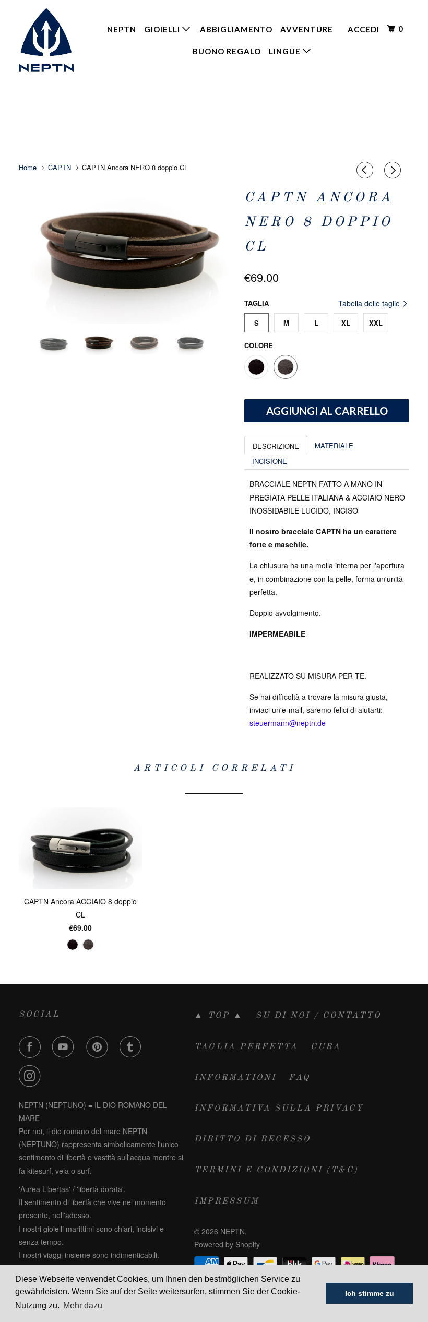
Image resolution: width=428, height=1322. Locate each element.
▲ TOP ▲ (218, 1015)
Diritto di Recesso (252, 1139)
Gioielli (163, 29)
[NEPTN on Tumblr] (133, 1047)
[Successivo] (394, 170)
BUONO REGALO (227, 51)
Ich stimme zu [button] (369, 1293)
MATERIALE (334, 445)
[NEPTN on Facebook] (32, 1047)
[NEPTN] (51, 40)
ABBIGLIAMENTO (236, 29)
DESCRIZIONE (276, 446)
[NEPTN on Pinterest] (99, 1047)
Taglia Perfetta (246, 1047)
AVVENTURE (306, 29)
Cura (326, 1047)
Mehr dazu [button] (82, 1305)
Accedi (363, 29)
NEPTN (121, 29)
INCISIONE (269, 461)
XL (345, 323)
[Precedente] (366, 170)
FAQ (299, 1078)
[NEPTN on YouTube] (65, 1047)
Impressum (226, 1201)
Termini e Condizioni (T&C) (276, 1170)
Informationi (235, 1078)
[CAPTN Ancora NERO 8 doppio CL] (126, 254)
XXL (376, 323)
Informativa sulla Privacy (279, 1108)
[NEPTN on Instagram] (32, 1076)
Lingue (286, 51)
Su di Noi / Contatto (318, 1015)
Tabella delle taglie (370, 303)
